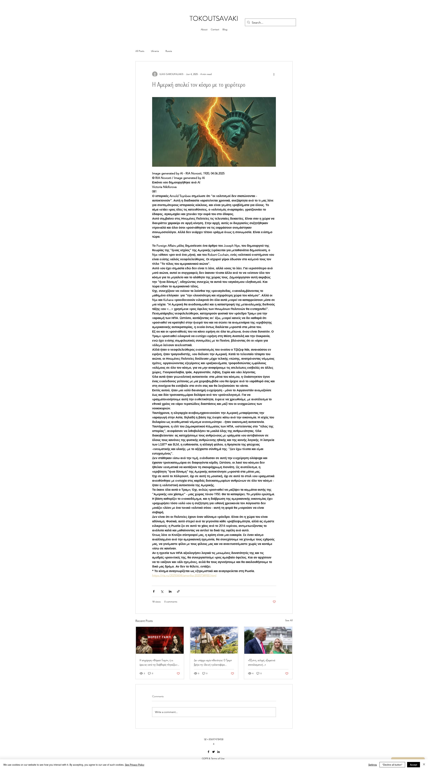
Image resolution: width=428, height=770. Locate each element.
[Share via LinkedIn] (170, 591)
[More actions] (274, 74)
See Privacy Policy (134, 764)
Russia (169, 51)
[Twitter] (213, 751)
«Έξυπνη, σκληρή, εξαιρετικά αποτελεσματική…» (261, 662)
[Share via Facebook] (153, 591)
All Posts (139, 51)
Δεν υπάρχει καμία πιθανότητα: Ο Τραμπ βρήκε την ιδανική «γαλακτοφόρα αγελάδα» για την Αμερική (213, 662)
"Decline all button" (392, 764)
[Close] (424, 764)
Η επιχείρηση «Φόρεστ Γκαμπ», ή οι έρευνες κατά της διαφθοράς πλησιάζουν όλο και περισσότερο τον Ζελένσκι (158, 662)
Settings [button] (372, 764)
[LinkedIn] (218, 751)
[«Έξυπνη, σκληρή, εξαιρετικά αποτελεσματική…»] (268, 640)
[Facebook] (208, 751)
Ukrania (155, 51)
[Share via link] (178, 591)
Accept (413, 764)
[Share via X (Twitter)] (162, 591)
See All (289, 620)
